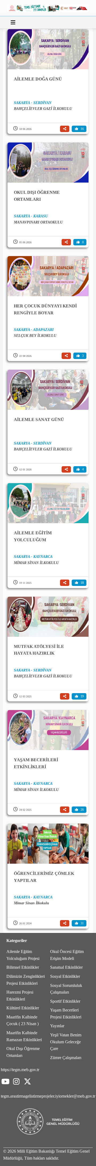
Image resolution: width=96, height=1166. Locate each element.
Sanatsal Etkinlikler (66, 967)
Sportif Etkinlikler (65, 1001)
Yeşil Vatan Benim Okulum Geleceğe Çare (65, 1042)
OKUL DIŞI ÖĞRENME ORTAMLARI (37, 196)
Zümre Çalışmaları (65, 1057)
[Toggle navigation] (12, 22)
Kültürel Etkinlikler (22, 1008)
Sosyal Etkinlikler (65, 976)
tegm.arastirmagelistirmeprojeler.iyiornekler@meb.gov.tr (48, 1096)
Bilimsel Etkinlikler (22, 967)
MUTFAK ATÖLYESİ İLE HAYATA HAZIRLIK (39, 650)
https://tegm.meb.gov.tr (20, 1069)
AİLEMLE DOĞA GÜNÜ (38, 79)
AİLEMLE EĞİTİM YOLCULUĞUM (33, 536)
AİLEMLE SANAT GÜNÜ (39, 419)
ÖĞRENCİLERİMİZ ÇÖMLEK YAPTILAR (44, 877)
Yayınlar (57, 1026)
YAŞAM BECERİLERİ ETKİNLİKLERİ (36, 763)
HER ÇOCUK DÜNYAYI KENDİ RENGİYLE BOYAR (45, 309)
